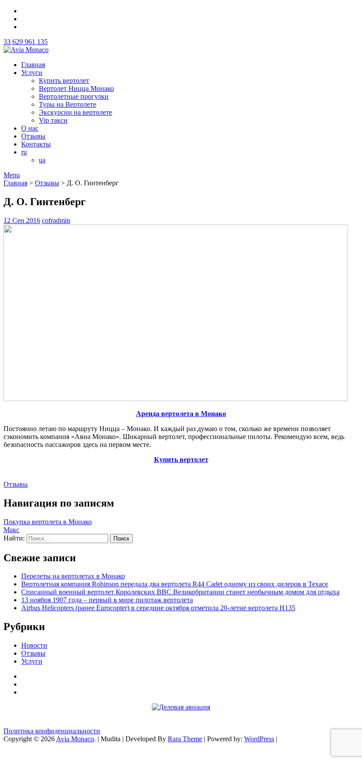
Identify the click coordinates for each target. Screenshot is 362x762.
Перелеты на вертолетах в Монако (73, 576)
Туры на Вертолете (67, 104)
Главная (33, 64)
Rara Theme (185, 739)
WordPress (259, 739)
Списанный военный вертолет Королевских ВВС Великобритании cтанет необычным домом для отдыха (180, 592)
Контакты (36, 144)
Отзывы (33, 136)
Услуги (31, 72)
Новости (34, 645)
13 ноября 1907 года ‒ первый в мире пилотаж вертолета (107, 600)
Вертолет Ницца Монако (76, 88)
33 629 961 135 (26, 41)
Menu (12, 175)
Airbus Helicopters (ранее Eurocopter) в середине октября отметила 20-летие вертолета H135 (158, 608)
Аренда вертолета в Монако (181, 413)
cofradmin (56, 220)
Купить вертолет (64, 80)
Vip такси (53, 120)
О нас (29, 128)
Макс (11, 529)
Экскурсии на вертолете (75, 112)
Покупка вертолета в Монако (48, 522)
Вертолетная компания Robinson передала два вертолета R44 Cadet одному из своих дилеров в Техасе (174, 584)
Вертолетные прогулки (74, 96)
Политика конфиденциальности (52, 731)
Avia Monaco (75, 739)
